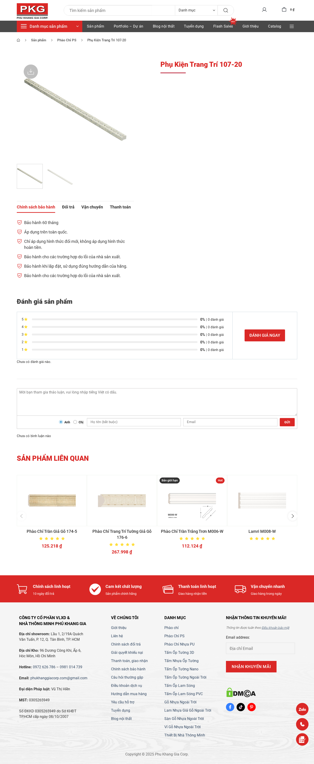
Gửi (287, 422)
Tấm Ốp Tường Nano (181, 669)
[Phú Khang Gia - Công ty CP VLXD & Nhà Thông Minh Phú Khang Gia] (32, 11)
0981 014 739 (71, 667)
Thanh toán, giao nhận (129, 661)
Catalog (274, 26)
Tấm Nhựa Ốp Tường (181, 661)
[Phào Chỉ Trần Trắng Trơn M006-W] (192, 501)
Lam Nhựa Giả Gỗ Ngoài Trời (187, 710)
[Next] (126, 109)
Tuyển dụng (194, 26)
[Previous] (25, 109)
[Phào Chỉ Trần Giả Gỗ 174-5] (51, 501)
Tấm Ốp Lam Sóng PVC (183, 694)
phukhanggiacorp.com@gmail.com (58, 678)
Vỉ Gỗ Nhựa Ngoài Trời (182, 727)
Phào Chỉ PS (174, 636)
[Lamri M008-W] (262, 501)
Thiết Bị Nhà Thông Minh (184, 735)
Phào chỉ (171, 628)
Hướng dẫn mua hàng (129, 694)
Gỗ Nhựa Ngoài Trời (180, 702)
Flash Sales (223, 26)
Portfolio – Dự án (128, 26)
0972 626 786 (44, 667)
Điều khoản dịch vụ (126, 685)
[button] (21, 516)
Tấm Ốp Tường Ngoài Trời (185, 677)
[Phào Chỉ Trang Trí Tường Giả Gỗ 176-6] (121, 501)
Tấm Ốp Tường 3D (179, 652)
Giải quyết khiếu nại (127, 652)
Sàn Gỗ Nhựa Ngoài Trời (184, 718)
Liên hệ (117, 636)
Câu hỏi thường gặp (127, 677)
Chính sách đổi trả (126, 644)
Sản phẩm (95, 26)
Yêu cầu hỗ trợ (122, 702)
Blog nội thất (163, 26)
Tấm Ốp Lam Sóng (179, 685)
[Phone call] (302, 724)
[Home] (18, 40)
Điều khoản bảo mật (275, 627)
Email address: (238, 637)
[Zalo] (302, 709)
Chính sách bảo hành (128, 669)
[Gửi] (226, 10)
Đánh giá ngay (264, 335)
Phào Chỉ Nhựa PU (179, 644)
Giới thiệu (251, 26)
